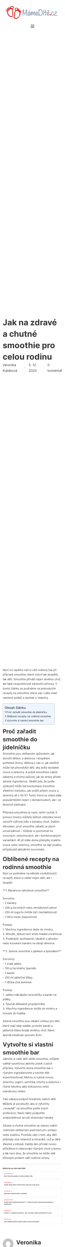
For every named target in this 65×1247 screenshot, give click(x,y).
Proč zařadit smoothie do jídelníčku (26, 712)
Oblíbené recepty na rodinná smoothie (29, 716)
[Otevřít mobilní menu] (32, 26)
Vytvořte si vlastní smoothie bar (25, 720)
